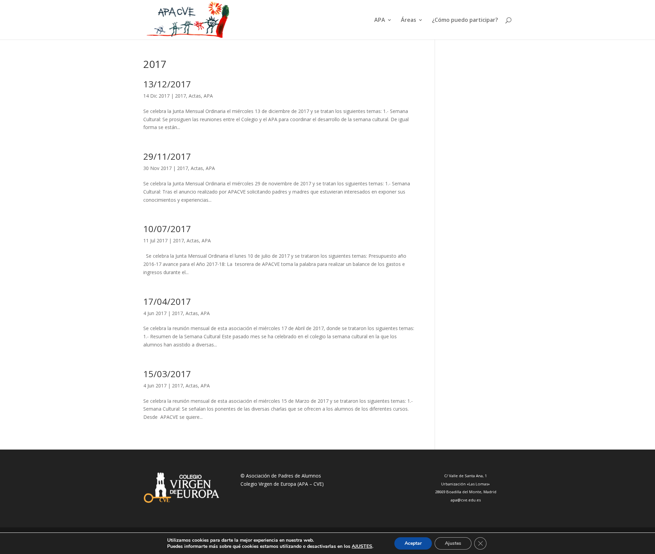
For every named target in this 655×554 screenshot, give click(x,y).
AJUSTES (362, 546)
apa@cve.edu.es (466, 499)
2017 (180, 96)
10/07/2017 (167, 229)
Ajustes (453, 543)
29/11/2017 (167, 156)
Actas (195, 96)
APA (208, 96)
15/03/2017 (167, 374)
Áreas (408, 20)
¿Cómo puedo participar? (465, 20)
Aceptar (413, 543)
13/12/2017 (167, 84)
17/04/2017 (167, 301)
